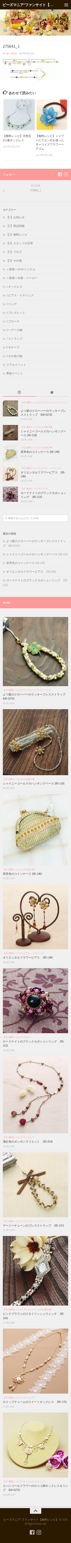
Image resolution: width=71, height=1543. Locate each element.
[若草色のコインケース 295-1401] (10, 453)
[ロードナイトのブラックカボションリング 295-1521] (10, 494)
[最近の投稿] (19, 393)
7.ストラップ (14, 338)
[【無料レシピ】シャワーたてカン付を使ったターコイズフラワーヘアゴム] (52, 115)
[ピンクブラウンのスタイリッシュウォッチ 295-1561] (35, 1271)
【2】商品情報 (15, 226)
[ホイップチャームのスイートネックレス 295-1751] (35, 1361)
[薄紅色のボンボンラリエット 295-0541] (35, 1094)
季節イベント (14, 373)
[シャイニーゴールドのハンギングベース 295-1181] (10, 432)
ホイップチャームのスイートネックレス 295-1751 (35, 1402)
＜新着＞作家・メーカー (21, 278)
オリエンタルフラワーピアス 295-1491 (31, 571)
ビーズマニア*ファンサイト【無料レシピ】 (28, 4)
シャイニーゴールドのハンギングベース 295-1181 (37, 554)
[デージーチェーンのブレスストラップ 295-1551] (35, 1184)
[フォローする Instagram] (66, 174)
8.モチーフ (13, 347)
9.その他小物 (14, 356)
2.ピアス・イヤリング (20, 295)
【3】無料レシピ (16, 234)
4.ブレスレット (15, 312)
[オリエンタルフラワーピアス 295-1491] (10, 473)
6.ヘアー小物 (14, 330)
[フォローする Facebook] (60, 174)
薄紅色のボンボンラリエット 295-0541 (28, 1141)
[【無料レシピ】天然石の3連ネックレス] (19, 115)
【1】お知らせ (15, 217)
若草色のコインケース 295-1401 (40, 452)
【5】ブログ (14, 252)
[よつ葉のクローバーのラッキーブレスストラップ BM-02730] (10, 408)
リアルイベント (16, 364)
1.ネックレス (14, 286)
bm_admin (11, 53)
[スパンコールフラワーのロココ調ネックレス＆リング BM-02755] (35, 1445)
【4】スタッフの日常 (19, 243)
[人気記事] (52, 393)
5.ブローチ (13, 321)
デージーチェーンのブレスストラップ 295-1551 (35, 1225)
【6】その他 (14, 260)
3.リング (11, 304)
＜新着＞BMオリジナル (20, 269)
